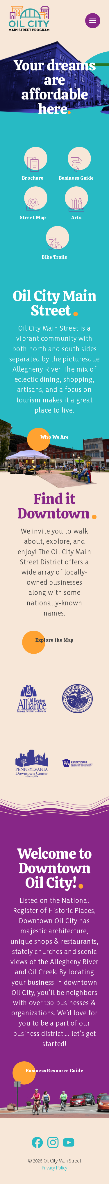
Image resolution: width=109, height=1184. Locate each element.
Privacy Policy (54, 1168)
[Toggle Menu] (92, 21)
